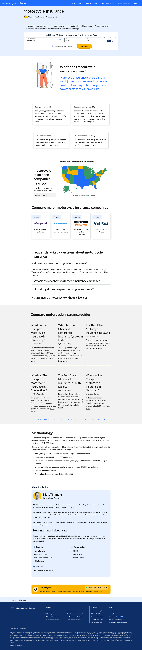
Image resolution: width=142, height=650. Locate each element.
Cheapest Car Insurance (73, 611)
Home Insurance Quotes (73, 619)
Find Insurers (84, 46)
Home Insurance (91, 3)
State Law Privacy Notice (115, 619)
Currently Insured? (110, 38)
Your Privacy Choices (114, 617)
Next (98, 419)
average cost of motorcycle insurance (50, 269)
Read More (62, 361)
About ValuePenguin (96, 611)
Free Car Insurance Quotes (52, 619)
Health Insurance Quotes (74, 617)
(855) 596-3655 (50, 588)
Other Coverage (124, 3)
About (136, 3)
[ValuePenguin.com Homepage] (13, 3)
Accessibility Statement (16, 645)
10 (76, 419)
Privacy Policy (112, 614)
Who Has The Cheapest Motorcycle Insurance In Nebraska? (94, 383)
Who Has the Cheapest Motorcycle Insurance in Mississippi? (39, 332)
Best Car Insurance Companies (75, 614)
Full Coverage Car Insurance (52, 614)
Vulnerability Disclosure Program (118, 622)
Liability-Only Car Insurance (52, 617)
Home (14, 600)
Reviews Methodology (97, 617)
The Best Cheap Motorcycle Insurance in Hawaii (98, 328)
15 (93, 419)
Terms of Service (113, 611)
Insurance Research (96, 622)
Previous (47, 419)
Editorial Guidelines (96, 614)
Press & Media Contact (97, 619)
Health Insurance (107, 3)
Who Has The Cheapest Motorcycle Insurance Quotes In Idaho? (70, 332)
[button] (39, 17)
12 (85, 419)
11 (80, 419)
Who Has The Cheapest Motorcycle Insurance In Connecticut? (39, 383)
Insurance (22, 600)
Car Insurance (76, 3)
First (40, 419)
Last (104, 419)
